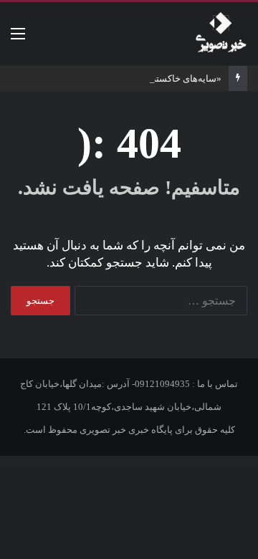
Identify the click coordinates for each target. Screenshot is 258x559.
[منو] (18, 39)
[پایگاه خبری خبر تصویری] (220, 33)
